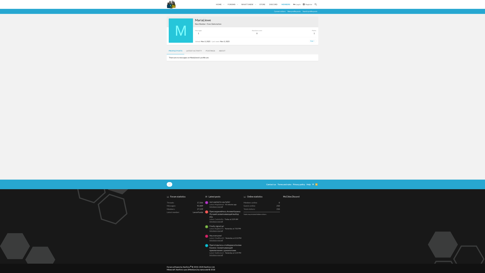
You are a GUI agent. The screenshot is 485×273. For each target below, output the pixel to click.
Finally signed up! (216, 226)
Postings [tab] (210, 51)
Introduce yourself (216, 207)
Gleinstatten (216, 24)
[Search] (315, 4)
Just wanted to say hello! (219, 202)
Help (309, 184)
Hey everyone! (215, 235)
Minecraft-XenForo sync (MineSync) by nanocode (191, 269)
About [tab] (222, 51)
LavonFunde (198, 212)
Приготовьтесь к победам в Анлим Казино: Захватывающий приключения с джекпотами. (225, 248)
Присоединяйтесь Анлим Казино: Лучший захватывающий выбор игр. (225, 214)
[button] (224, 4)
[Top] (313, 184)
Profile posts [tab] (175, 51)
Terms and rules (284, 184)
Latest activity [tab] (194, 51)
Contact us (271, 184)
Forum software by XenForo (191, 267)
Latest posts (214, 196)
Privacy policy (299, 184)
